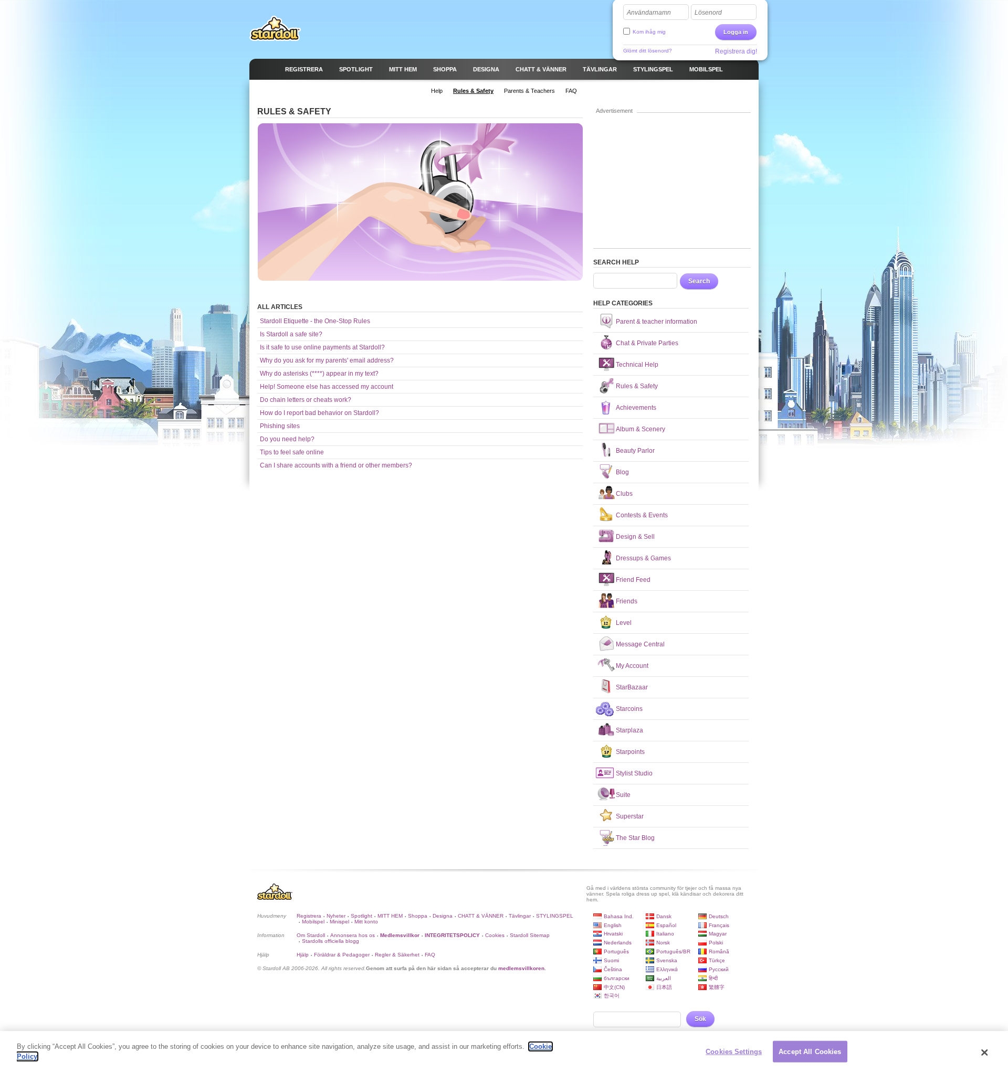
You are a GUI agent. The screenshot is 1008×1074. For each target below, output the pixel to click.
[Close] (984, 1052)
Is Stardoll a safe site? (291, 334)
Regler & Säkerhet (397, 955)
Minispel (339, 921)
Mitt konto (366, 921)
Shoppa (417, 916)
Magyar (718, 934)
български (616, 978)
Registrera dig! (736, 51)
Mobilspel (313, 921)
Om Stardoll (311, 935)
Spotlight (361, 916)
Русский (719, 969)
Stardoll (275, 28)
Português (616, 951)
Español (666, 925)
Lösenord (708, 12)
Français (719, 925)
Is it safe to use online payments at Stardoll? (322, 347)
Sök (700, 1019)
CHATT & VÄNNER (480, 916)
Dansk (663, 916)
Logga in (735, 32)
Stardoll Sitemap (530, 935)
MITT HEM (390, 916)
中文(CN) (614, 987)
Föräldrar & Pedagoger (342, 955)
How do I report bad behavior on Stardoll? (319, 413)
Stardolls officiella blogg (330, 941)
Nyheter (336, 916)
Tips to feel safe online (292, 452)
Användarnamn (649, 12)
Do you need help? (287, 439)
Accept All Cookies (810, 1052)
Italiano (665, 934)
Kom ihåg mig (649, 32)
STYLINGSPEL (554, 916)
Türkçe (717, 960)
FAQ (430, 955)
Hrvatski (613, 934)
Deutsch (719, 916)
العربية (663, 978)
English (613, 925)
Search (699, 281)
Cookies (495, 935)
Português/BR (673, 951)
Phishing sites (280, 426)
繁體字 (716, 987)
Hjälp (303, 955)
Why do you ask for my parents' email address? (327, 360)
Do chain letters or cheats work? (305, 399)
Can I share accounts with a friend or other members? (336, 465)
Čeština (613, 969)
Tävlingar (520, 916)
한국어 (612, 995)
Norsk (663, 942)
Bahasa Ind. (619, 916)
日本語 (664, 987)
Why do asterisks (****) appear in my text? (319, 373)
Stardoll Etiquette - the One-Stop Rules (315, 321)
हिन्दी (713, 978)
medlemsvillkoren (521, 968)
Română (719, 951)
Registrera (309, 916)
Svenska (666, 960)
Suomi (611, 960)
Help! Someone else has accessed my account (326, 386)
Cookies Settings (734, 1052)
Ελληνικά (667, 969)
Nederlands (618, 942)
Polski (716, 942)
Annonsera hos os (352, 935)
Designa (443, 916)
